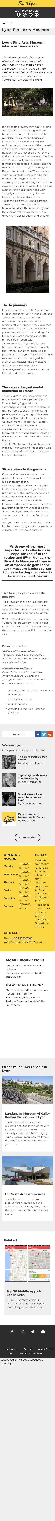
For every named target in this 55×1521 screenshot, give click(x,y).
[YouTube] (37, 15)
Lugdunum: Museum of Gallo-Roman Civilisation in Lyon (27, 1115)
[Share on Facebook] (38, 734)
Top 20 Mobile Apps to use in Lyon (24, 1293)
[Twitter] (31, 15)
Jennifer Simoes (31, 803)
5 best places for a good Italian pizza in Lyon (31, 797)
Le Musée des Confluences (25, 1194)
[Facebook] (19, 15)
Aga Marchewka (31, 781)
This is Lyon (29, 820)
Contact (28, 1349)
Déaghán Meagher (33, 763)
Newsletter (12, 1349)
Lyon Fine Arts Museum (29, 942)
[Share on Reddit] (50, 734)
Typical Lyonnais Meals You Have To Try (33, 777)
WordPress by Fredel (31, 1353)
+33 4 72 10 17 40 (23, 938)
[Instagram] (25, 15)
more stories (27, 837)
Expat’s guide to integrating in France (31, 816)
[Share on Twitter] (44, 734)
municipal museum (14, 137)
